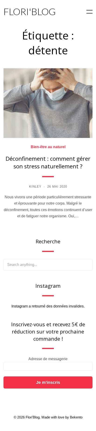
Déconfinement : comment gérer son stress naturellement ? (48, 162)
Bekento (76, 417)
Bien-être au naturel (48, 147)
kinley (35, 186)
